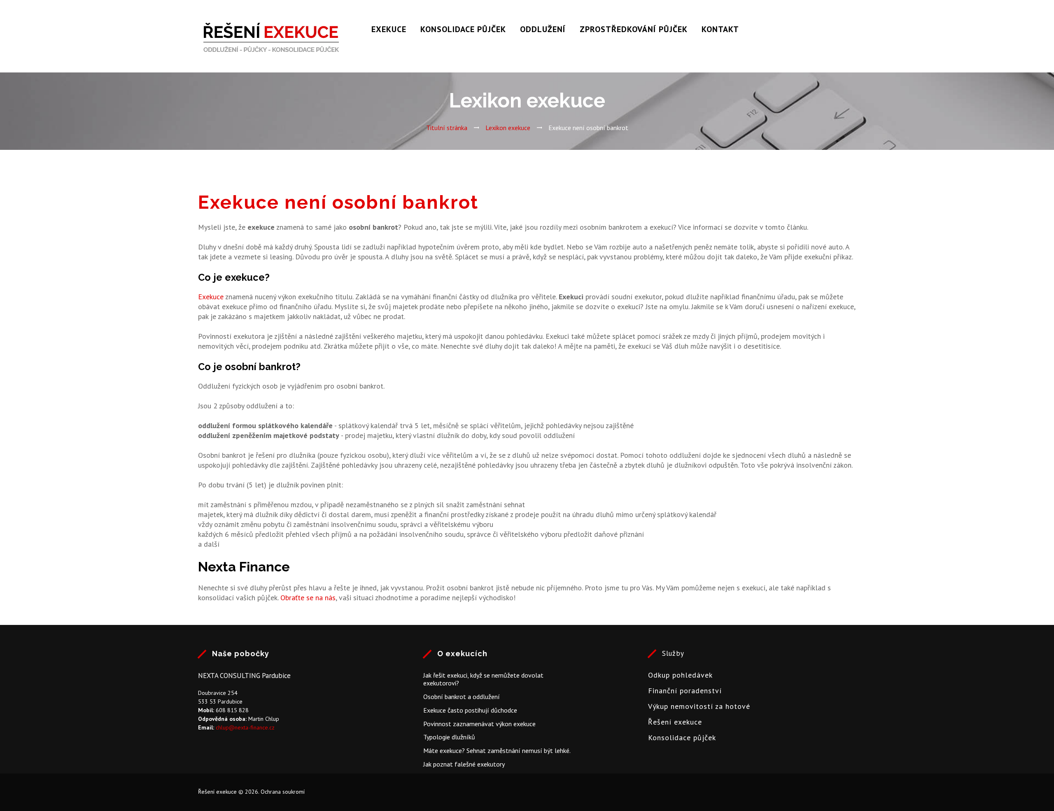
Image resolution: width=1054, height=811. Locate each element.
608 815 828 (232, 710)
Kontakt (720, 29)
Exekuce (388, 29)
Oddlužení (543, 29)
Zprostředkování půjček (634, 29)
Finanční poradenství (685, 690)
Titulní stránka (446, 128)
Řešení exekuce (675, 722)
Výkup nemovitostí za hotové (699, 706)
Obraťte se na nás (308, 597)
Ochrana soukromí (283, 791)
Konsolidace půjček (463, 29)
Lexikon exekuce (507, 128)
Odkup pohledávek (680, 675)
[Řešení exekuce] (271, 39)
